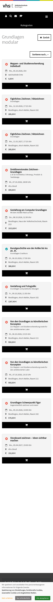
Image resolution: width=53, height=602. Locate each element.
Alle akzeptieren (42, 598)
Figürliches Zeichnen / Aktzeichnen (27, 98)
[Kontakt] (15, 16)
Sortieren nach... (39, 54)
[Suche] (10, 16)
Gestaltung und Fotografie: (23, 286)
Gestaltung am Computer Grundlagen (28, 209)
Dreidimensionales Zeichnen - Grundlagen (24, 170)
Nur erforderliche (23, 598)
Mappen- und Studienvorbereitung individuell (27, 65)
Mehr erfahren (7, 598)
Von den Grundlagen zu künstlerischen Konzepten (29, 322)
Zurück (46, 37)
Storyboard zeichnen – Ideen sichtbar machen (28, 439)
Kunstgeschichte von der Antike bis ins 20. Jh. (29, 249)
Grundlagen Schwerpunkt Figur (25, 402)
